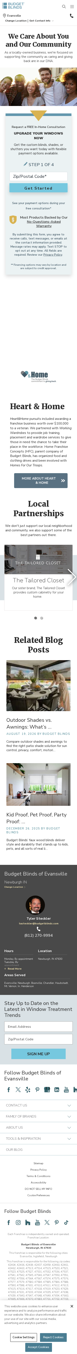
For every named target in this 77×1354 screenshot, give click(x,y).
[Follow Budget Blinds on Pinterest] (37, 1089)
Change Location (13, 887)
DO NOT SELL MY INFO (38, 1189)
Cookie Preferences (38, 1195)
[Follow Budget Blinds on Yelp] (28, 1089)
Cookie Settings (24, 1337)
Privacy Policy (52, 255)
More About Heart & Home (39, 480)
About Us (14, 1127)
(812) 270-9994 (71, 16)
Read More (15, 968)
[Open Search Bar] (64, 7)
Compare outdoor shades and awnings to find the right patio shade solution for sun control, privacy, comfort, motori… (36, 746)
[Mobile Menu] (72, 7)
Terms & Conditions (38, 1176)
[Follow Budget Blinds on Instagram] (18, 1222)
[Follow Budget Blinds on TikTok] (66, 1222)
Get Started (38, 188)
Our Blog (14, 1149)
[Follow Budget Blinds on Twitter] (18, 1089)
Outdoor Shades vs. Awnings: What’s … (29, 723)
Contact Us (16, 1105)
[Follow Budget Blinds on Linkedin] (56, 1089)
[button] (16, 20)
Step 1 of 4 (41, 165)
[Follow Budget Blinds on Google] (47, 1089)
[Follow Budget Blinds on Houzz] (28, 1222)
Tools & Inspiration (23, 1138)
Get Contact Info (39, 20)
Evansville (14, 16)
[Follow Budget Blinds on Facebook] (8, 1089)
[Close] (72, 1306)
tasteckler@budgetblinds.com (38, 923)
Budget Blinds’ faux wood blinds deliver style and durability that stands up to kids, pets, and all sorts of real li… (37, 844)
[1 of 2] (35, 618)
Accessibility (38, 1182)
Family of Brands (21, 1116)
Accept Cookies (38, 1347)
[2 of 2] (41, 618)
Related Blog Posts (38, 645)
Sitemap (38, 1163)
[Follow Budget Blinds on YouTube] (66, 1089)
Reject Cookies (53, 1337)
